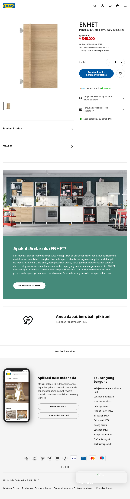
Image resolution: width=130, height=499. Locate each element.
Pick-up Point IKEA (103, 410)
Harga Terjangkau (103, 434)
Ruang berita (100, 424)
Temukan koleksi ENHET (29, 285)
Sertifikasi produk (102, 443)
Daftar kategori (102, 439)
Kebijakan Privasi (11, 488)
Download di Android (58, 415)
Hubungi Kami (101, 406)
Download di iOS (58, 406)
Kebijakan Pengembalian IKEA (71, 321)
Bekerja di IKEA (101, 420)
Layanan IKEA (101, 429)
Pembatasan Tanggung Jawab (36, 488)
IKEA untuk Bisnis (103, 401)
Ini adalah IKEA (101, 415)
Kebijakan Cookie (104, 488)
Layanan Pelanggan (104, 396)
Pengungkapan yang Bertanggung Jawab (73, 488)
